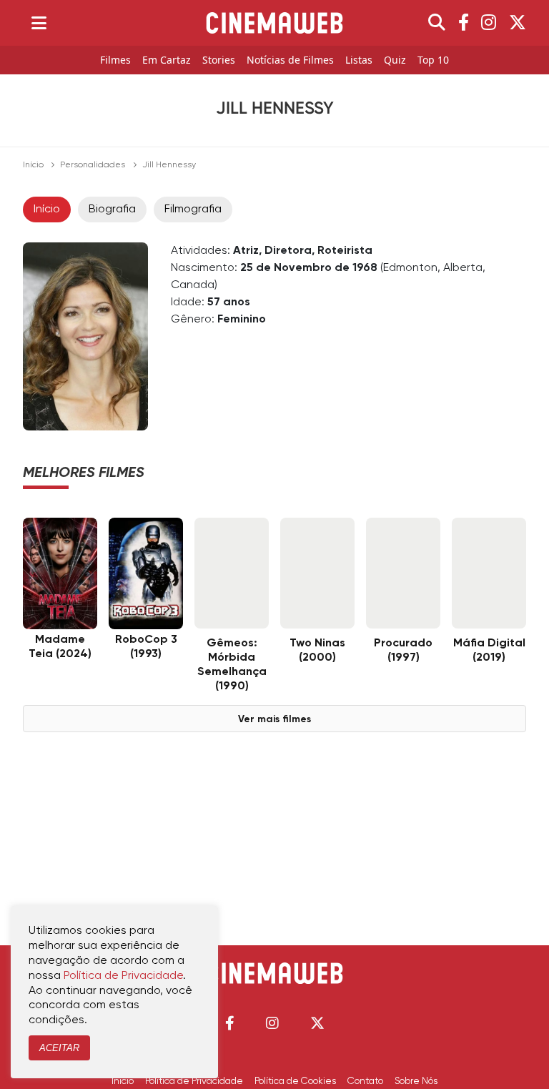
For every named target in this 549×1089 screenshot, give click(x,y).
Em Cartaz (166, 60)
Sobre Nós (416, 1081)
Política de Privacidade (194, 1081)
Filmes (115, 60)
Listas (358, 60)
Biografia (112, 209)
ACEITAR (59, 1048)
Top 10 (433, 60)
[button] (230, 1022)
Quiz (395, 60)
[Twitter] (517, 23)
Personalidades (92, 165)
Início (33, 165)
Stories (218, 60)
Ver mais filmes (274, 719)
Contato (365, 1081)
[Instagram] (488, 23)
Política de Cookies (295, 1081)
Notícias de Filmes (290, 60)
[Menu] (39, 23)
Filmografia (193, 209)
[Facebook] (463, 23)
